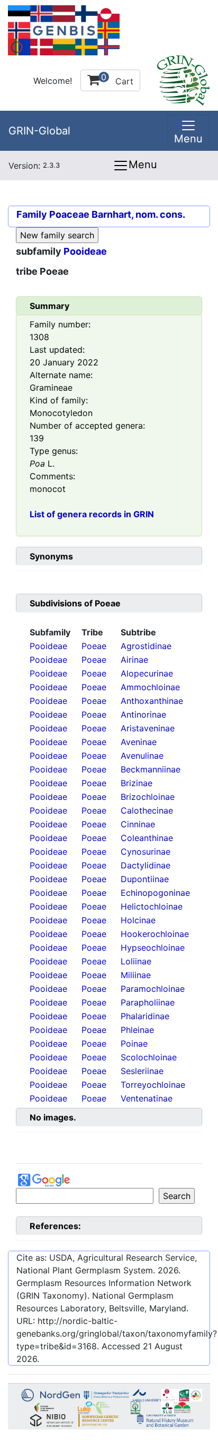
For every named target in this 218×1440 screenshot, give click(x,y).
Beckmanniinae (150, 769)
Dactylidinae (145, 865)
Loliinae (136, 961)
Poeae (93, 646)
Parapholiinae (148, 1002)
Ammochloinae (150, 687)
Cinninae (138, 824)
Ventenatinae (146, 1098)
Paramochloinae (153, 988)
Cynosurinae (145, 851)
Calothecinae (147, 810)
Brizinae (136, 783)
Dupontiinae (145, 879)
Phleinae (137, 1030)
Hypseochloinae (153, 947)
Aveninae (139, 742)
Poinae (134, 1043)
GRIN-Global (39, 130)
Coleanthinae (147, 838)
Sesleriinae (142, 1071)
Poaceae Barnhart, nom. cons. (117, 214)
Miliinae (136, 975)
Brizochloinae (148, 796)
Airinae (134, 659)
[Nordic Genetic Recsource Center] (64, 29)
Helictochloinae (152, 906)
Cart (117, 79)
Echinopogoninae (155, 892)
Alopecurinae (147, 673)
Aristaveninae (148, 728)
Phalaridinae (145, 1016)
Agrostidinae (146, 646)
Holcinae (138, 920)
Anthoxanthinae (152, 700)
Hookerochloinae (155, 934)
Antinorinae (143, 714)
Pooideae (85, 251)
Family (31, 214)
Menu (143, 164)
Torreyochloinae (153, 1084)
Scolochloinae (149, 1057)
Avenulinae (142, 755)
